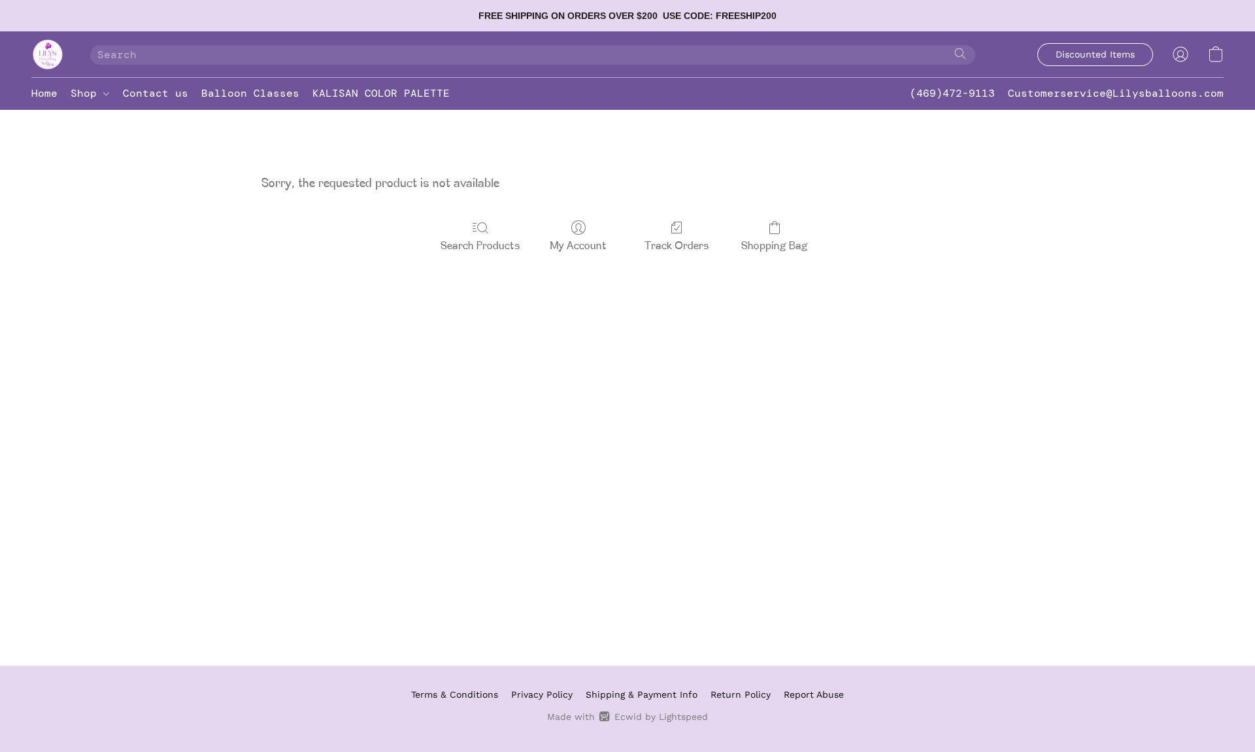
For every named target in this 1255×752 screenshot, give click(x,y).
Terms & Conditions (454, 694)
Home (44, 93)
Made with (627, 716)
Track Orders (676, 246)
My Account (578, 246)
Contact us (155, 93)
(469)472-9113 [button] (952, 93)
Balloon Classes (250, 93)
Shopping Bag (774, 246)
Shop (87, 93)
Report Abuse (814, 694)
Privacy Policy (542, 694)
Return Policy (741, 694)
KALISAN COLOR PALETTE (381, 93)
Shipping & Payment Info (641, 694)
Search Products (480, 246)
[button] (47, 54)
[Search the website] (960, 53)
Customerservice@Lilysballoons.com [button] (1116, 93)
